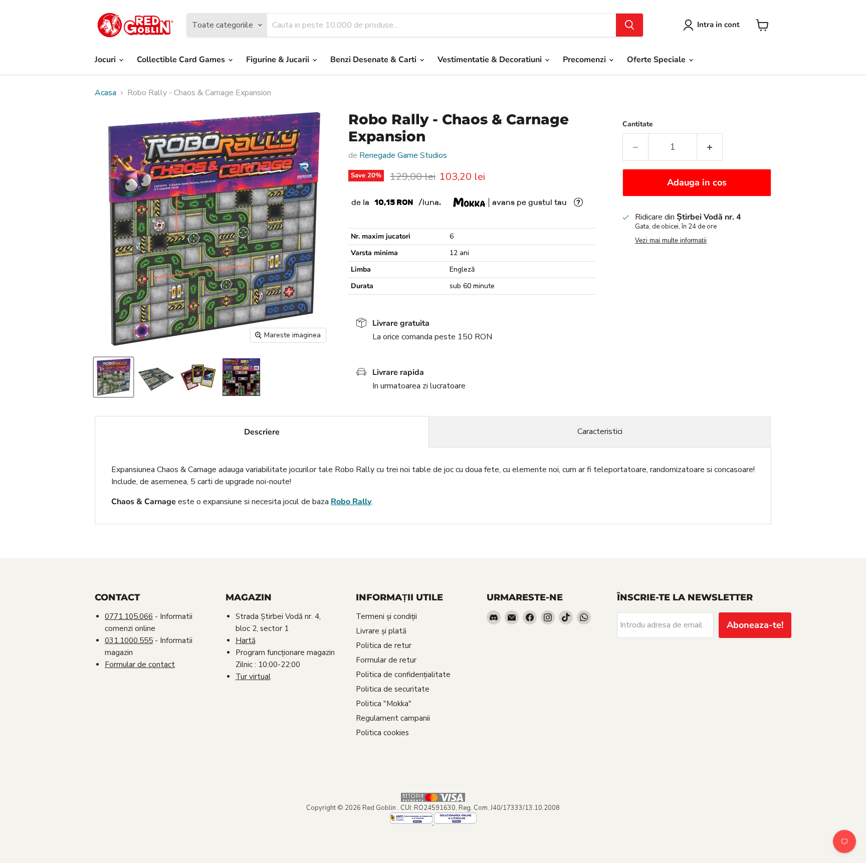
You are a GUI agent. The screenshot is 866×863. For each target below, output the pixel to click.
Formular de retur (386, 660)
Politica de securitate (392, 689)
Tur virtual (253, 677)
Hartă (246, 640)
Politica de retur (383, 645)
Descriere (262, 432)
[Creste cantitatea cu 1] (710, 147)
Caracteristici (599, 431)
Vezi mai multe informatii (671, 240)
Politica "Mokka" (383, 704)
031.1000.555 (129, 640)
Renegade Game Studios (403, 155)
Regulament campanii (393, 718)
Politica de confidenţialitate (403, 675)
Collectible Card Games (182, 59)
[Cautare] (629, 25)
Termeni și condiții (386, 616)
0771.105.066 (129, 616)
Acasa (105, 92)
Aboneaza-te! (755, 625)
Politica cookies (382, 733)
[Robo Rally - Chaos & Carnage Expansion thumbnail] (113, 377)
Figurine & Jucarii (278, 59)
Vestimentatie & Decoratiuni (491, 59)
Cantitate (637, 124)
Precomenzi (585, 59)
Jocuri (106, 59)
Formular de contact (140, 665)
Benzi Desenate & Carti (374, 59)
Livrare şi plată (381, 631)
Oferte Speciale (657, 59)
